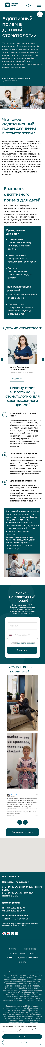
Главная (5, 78)
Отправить (22, 650)
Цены (22, 953)
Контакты (22, 962)
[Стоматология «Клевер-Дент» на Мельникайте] (8, 933)
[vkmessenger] (12, 933)
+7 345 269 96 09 (20, 919)
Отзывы (32, 953)
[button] (28, 5)
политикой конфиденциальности (26, 643)
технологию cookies (23, 1027)
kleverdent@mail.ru (18, 916)
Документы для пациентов (27, 958)
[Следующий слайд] (43, 359)
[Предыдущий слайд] (2, 359)
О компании (14, 949)
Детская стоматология (19, 78)
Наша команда (30, 949)
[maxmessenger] (16, 933)
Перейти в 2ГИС (10, 896)
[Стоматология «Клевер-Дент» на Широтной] (4, 933)
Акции (9, 958)
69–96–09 (23, 925)
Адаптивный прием (9, 81)
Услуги (13, 953)
